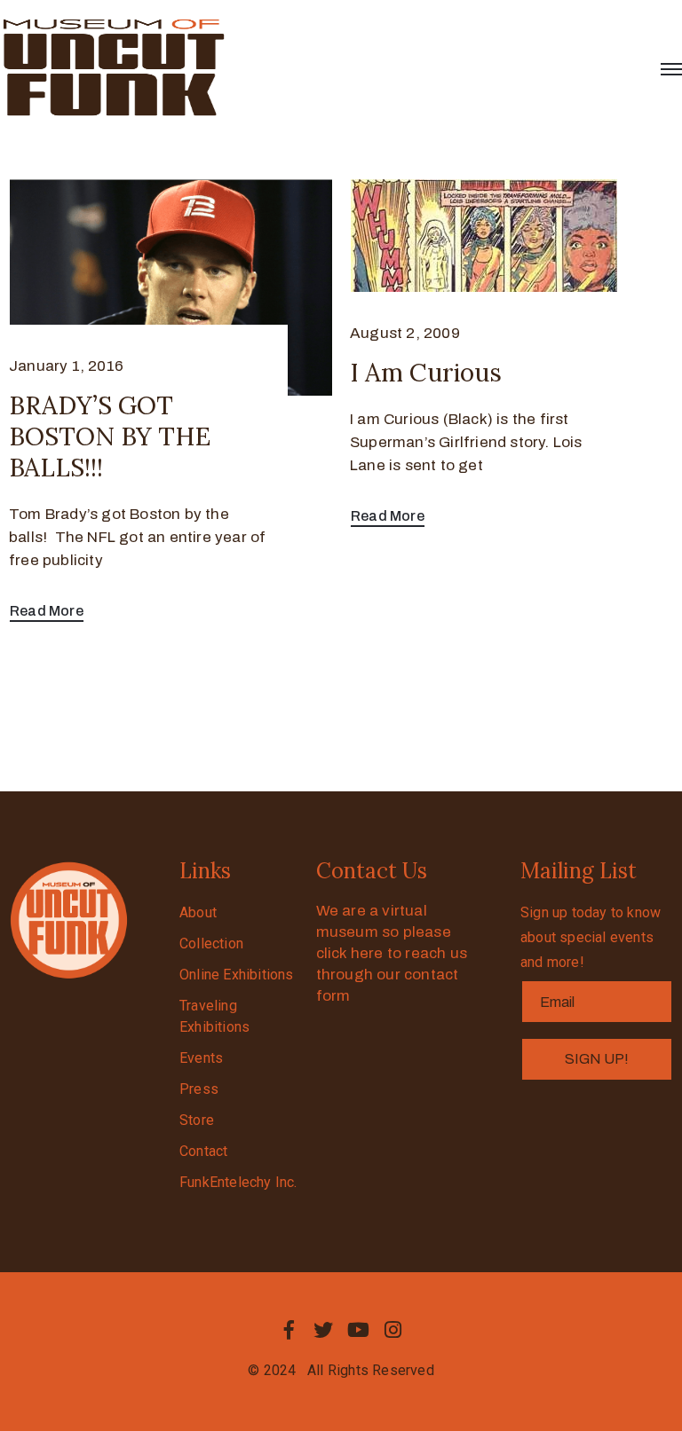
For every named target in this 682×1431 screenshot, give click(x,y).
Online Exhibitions (236, 974)
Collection (211, 943)
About (198, 912)
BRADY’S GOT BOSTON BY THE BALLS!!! (109, 436)
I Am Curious (426, 373)
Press (198, 1089)
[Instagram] (393, 1330)
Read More (46, 610)
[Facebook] (289, 1330)
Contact (203, 1151)
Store (196, 1120)
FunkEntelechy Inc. (238, 1182)
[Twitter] (323, 1330)
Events (201, 1058)
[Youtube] (359, 1330)
